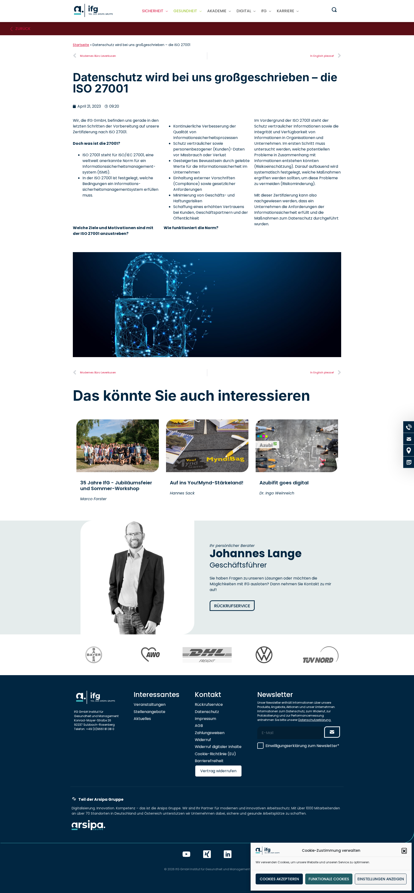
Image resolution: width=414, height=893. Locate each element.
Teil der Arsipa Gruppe (100, 799)
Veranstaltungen (150, 704)
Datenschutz (207, 711)
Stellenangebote (149, 711)
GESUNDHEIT (185, 11)
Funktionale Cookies (329, 878)
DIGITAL (243, 11)
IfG (264, 11)
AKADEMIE (216, 11)
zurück (22, 28)
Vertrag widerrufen (218, 771)
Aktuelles (142, 718)
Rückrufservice (232, 606)
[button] (404, 850)
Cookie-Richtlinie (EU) (215, 754)
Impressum (205, 718)
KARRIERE (285, 11)
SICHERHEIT (152, 11)
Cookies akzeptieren (279, 878)
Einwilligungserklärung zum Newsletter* (302, 745)
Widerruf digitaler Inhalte (218, 746)
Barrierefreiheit (209, 761)
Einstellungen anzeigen (380, 878)
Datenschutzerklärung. (314, 720)
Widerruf (203, 739)
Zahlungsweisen (209, 733)
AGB (199, 725)
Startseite (81, 44)
